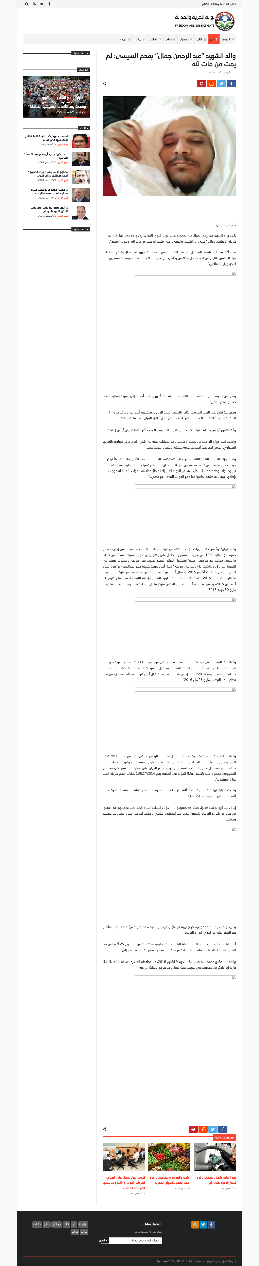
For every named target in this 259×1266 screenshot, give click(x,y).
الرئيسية (83, 1224)
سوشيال (56, 1224)
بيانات (84, 1231)
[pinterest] (201, 83)
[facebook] (231, 83)
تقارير (66, 1224)
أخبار (210, 72)
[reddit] (211, 83)
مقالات (37, 1224)
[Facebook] (49, 4)
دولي (47, 1224)
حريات (75, 1231)
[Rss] (34, 4)
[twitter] (221, 83)
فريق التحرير (80, 112)
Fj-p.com (162, 1261)
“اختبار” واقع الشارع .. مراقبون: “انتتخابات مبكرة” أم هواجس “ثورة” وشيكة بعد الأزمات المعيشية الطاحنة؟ (57, 102)
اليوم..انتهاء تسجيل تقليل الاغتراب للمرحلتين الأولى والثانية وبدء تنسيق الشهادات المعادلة (124, 1182)
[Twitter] (42, 4)
